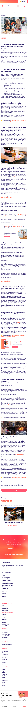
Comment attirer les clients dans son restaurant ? (13, 478)
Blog (2, 12)
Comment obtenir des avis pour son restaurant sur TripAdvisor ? (13, 336)
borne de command (17, 226)
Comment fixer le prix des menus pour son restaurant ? (13, 280)
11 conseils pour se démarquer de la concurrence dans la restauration (11, 15)
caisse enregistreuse (10, 224)
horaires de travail (19, 454)
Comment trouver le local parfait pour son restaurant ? (13, 121)
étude (18, 322)
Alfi (8, 404)
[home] (6, 6)
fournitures (14, 176)
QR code (7, 226)
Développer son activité (8, 12)
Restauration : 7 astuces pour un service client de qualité (13, 196)
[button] (24, 6)
